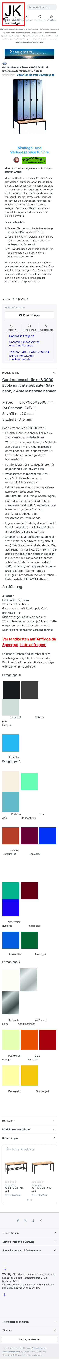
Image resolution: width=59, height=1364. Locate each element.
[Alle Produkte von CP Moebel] (4, 63)
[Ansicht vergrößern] (29, 106)
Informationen (10, 1233)
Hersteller (7, 1120)
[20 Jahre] (29, 53)
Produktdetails (10, 372)
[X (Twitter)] (25, 1220)
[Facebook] (18, 1220)
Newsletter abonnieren (15, 1321)
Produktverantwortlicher (16, 1129)
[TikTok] (33, 1220)
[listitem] (29, 106)
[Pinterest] (41, 1220)
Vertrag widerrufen (29, 1339)
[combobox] (41, 7)
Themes (7, 1330)
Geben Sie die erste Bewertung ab (35, 74)
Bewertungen (10, 1138)
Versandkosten (39, 1348)
